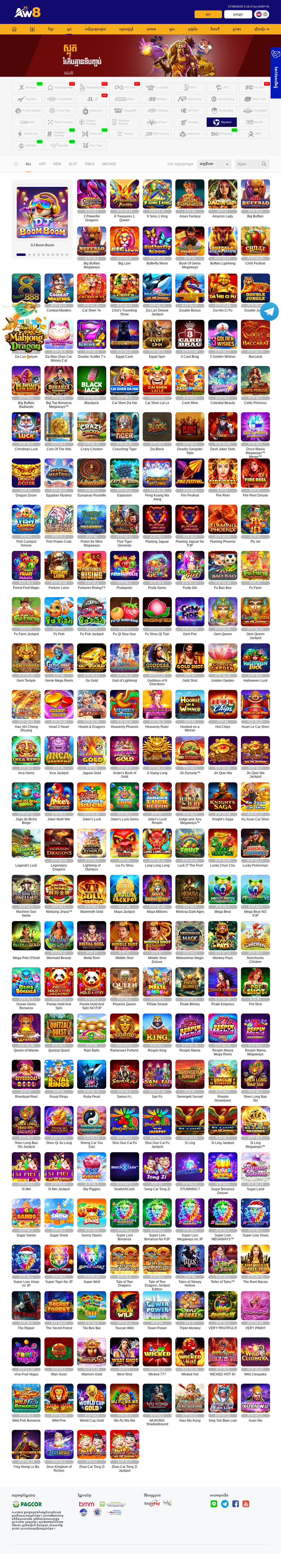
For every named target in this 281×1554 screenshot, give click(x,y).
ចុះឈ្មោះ (238, 14)
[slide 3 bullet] (34, 254)
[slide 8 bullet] (57, 254)
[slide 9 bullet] (62, 254)
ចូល (208, 14)
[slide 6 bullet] (48, 254)
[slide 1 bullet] (21, 254)
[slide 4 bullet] (39, 254)
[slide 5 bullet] (43, 254)
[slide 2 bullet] (29, 254)
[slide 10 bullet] (67, 254)
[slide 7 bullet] (53, 254)
